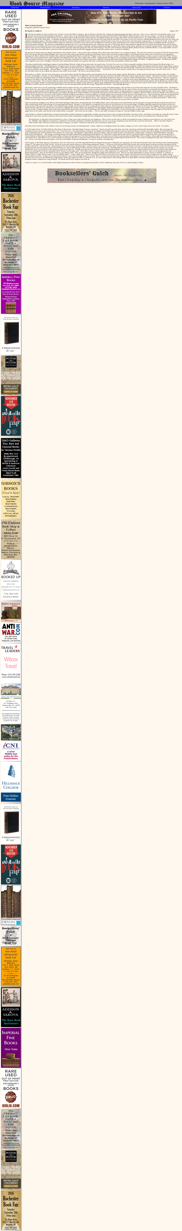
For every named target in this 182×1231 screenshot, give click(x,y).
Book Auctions (45, 7)
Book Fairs (15, 7)
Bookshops (76, 7)
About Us (106, 7)
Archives (167, 7)
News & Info (136, 7)
